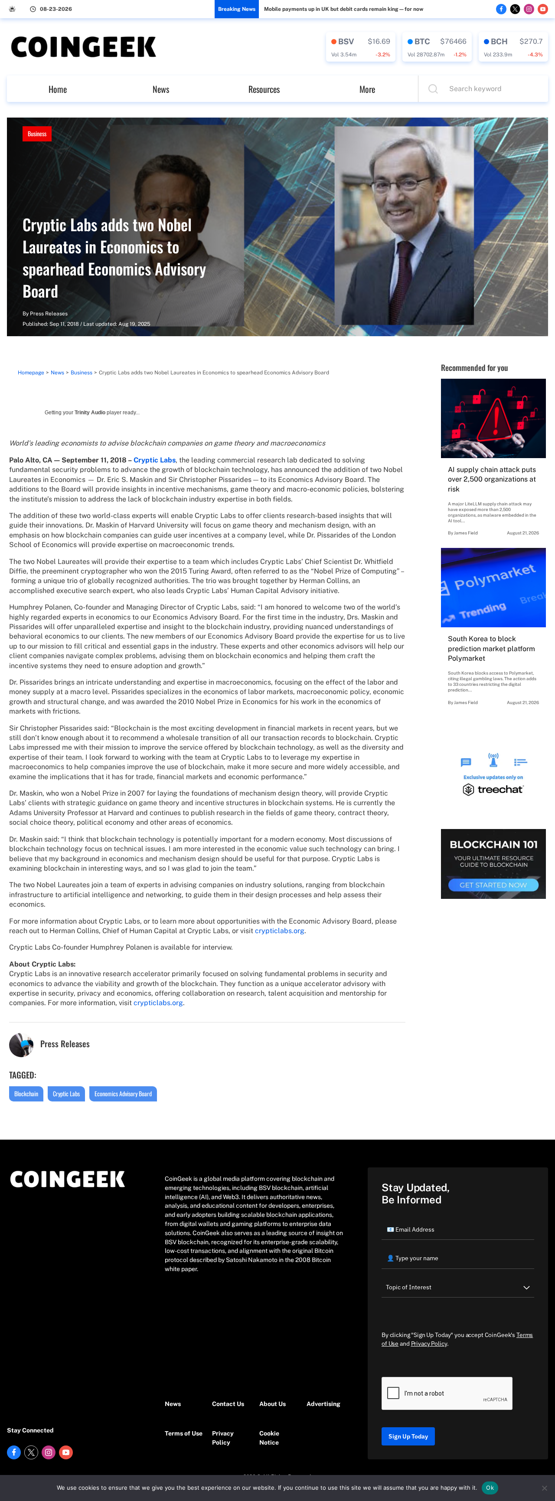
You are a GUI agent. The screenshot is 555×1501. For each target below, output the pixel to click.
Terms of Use (183, 1433)
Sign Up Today (408, 1436)
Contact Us (228, 1403)
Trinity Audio (90, 413)
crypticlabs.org (279, 931)
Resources (264, 88)
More (367, 88)
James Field (466, 532)
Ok (490, 1487)
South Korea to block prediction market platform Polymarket (491, 648)
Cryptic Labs (66, 1093)
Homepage (31, 373)
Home (58, 88)
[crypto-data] (360, 47)
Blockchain (26, 1093)
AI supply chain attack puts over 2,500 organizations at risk (492, 479)
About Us (272, 1403)
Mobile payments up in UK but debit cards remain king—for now (343, 9)
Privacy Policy (223, 1438)
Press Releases (49, 314)
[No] (544, 1488)
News (161, 88)
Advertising (323, 1403)
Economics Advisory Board (123, 1093)
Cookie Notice (269, 1438)
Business (37, 133)
